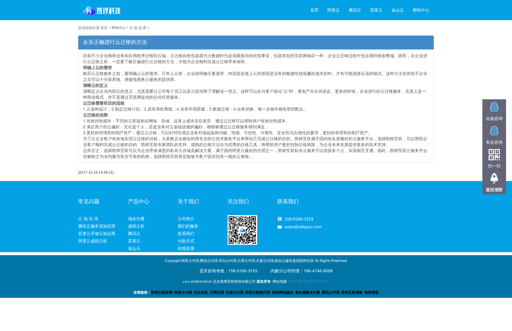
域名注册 (136, 218)
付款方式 (186, 241)
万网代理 (217, 292)
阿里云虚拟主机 (92, 241)
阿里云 (333, 10)
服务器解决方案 (308, 292)
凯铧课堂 (371, 292)
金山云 (397, 10)
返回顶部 (494, 189)
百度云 (376, 10)
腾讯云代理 (331, 292)
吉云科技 (201, 292)
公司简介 (186, 218)
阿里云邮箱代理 (257, 292)
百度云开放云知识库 (97, 233)
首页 (314, 10)
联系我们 (186, 233)
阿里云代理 (183, 292)
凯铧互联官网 (161, 292)
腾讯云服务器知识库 (97, 226)
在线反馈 (186, 248)
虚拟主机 (136, 226)
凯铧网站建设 (282, 292)
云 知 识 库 (137, 28)
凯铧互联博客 (352, 292)
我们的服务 (188, 226)
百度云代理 (235, 292)
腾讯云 (355, 10)
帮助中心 (421, 10)
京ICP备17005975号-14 (308, 281)
